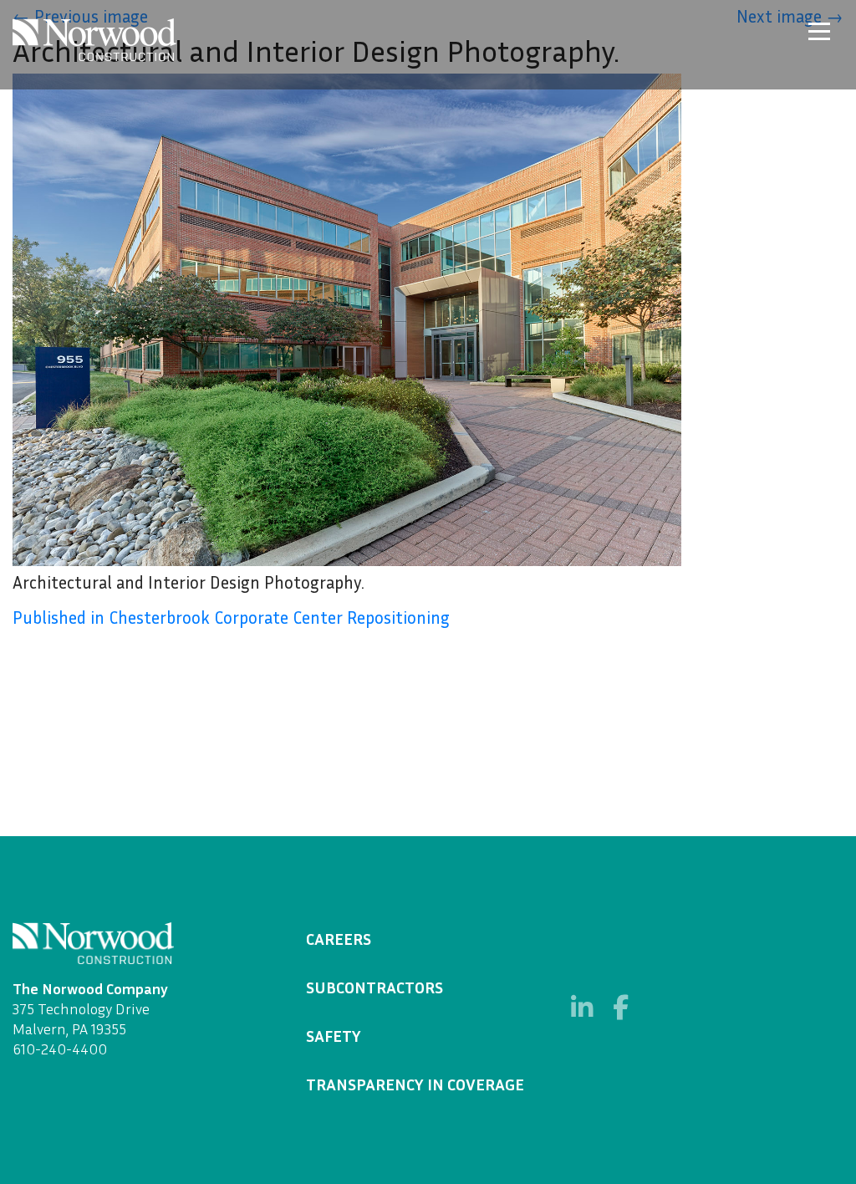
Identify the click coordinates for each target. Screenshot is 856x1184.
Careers (338, 938)
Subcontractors (374, 987)
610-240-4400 (60, 1048)
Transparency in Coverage (415, 1084)
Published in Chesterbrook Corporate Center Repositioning (231, 617)
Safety (333, 1035)
